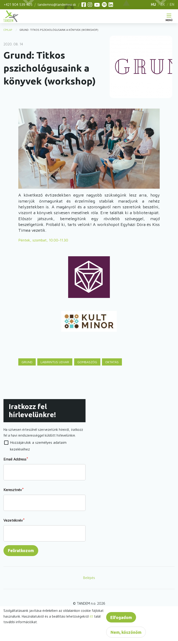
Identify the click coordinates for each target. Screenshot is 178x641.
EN (172, 4)
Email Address (14, 459)
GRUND (27, 362)
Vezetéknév (13, 520)
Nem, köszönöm (126, 632)
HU (153, 4)
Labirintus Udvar (55, 362)
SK (163, 4)
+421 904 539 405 (18, 4)
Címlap (7, 29)
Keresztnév (12, 490)
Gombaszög (87, 362)
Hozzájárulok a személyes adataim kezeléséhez (38, 445)
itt (91, 616)
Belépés (89, 578)
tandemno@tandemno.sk (57, 4)
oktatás (112, 362)
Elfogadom (121, 617)
